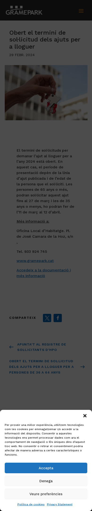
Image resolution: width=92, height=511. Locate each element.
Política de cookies (31, 504)
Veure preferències (46, 494)
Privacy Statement (59, 504)
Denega (46, 481)
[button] (85, 415)
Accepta (46, 468)
